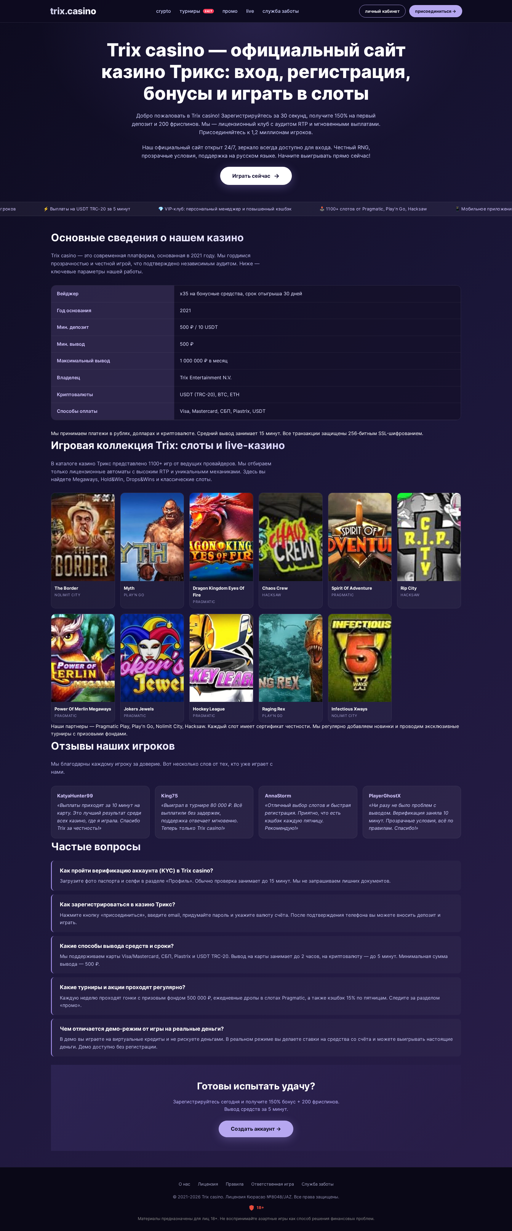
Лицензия (208, 1183)
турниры (196, 11)
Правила (235, 1183)
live (250, 11)
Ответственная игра (272, 1183)
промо (230, 11)
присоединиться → (435, 11)
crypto (163, 11)
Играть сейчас (256, 176)
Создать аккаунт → (256, 1129)
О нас (184, 1183)
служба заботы (281, 11)
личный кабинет (382, 11)
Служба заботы (318, 1183)
